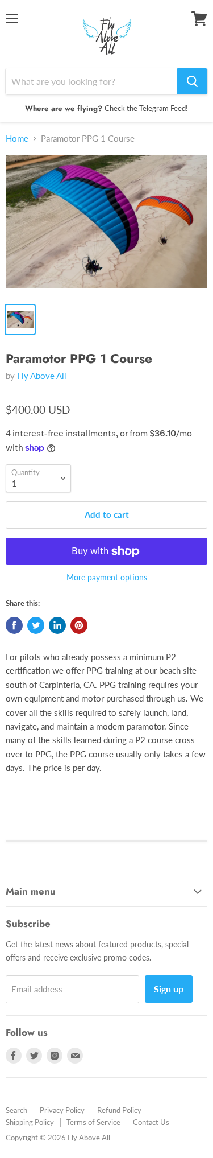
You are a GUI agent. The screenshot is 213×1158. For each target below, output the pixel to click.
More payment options (106, 577)
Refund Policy (119, 1110)
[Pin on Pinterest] (78, 625)
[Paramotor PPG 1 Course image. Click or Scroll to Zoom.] (106, 225)
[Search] (192, 81)
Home (17, 138)
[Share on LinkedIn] (57, 625)
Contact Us (151, 1122)
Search (16, 1110)
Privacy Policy (62, 1110)
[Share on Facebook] (14, 625)
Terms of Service (93, 1122)
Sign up (168, 988)
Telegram (154, 108)
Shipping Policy (30, 1122)
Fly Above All (41, 375)
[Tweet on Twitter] (35, 625)
